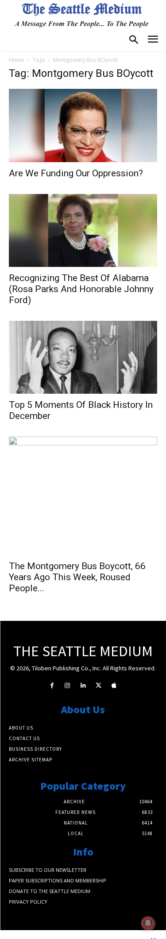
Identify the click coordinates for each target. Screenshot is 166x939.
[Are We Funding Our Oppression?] (83, 125)
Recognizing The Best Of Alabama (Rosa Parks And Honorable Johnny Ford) (81, 289)
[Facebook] (52, 685)
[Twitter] (98, 685)
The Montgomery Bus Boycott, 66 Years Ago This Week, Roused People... (77, 577)
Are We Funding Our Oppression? (76, 173)
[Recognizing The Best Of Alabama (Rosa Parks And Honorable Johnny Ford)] (83, 230)
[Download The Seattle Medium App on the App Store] (114, 685)
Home (16, 60)
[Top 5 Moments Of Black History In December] (83, 357)
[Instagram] (67, 685)
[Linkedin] (83, 685)
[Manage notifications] (148, 923)
